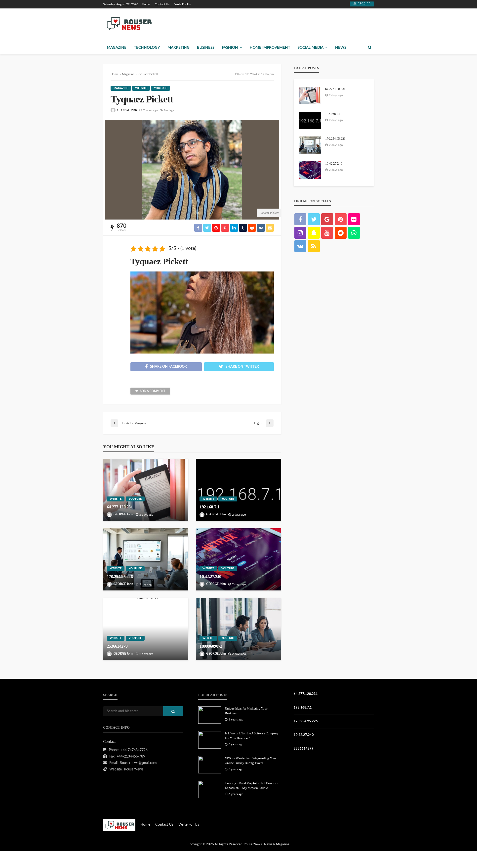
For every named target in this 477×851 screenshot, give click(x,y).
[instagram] (300, 232)
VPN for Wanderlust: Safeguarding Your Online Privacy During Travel (250, 760)
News (340, 47)
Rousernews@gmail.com (138, 763)
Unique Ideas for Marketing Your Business (246, 711)
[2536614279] (145, 629)
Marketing (178, 47)
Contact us (162, 4)
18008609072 (210, 646)
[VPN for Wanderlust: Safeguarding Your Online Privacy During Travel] (209, 764)
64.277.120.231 (120, 506)
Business (205, 47)
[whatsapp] (354, 232)
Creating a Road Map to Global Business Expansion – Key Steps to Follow (251, 785)
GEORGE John (127, 110)
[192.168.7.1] (238, 490)
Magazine (116, 47)
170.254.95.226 (120, 576)
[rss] (313, 246)
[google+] (327, 219)
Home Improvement (270, 47)
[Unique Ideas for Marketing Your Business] (209, 715)
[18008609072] (238, 629)
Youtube (160, 88)
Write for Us (182, 4)
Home (146, 4)
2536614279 (117, 646)
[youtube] (327, 232)
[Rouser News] (128, 23)
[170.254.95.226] (145, 559)
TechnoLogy (147, 47)
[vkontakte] (300, 246)
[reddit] (340, 232)
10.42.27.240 (210, 576)
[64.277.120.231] (145, 490)
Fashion (230, 47)
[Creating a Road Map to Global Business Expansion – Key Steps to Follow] (209, 789)
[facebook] (300, 219)
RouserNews (133, 769)
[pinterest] (340, 219)
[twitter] (313, 219)
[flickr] (354, 219)
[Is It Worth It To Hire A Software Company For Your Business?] (209, 740)
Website (141, 88)
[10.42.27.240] (238, 559)
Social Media (310, 47)
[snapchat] (313, 232)
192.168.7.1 (209, 506)
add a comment (152, 391)
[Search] (369, 47)
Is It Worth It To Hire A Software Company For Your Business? (251, 735)
